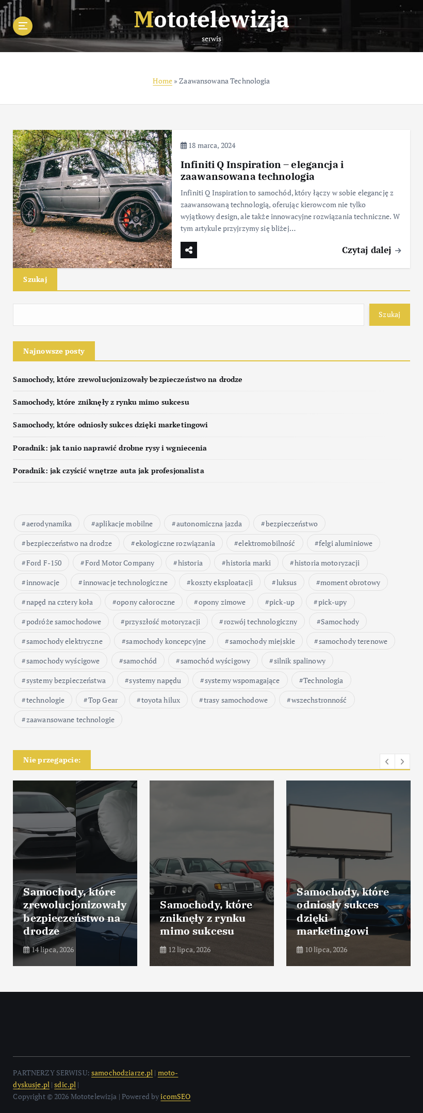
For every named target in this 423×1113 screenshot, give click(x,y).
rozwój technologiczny (261, 621)
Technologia (323, 680)
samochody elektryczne (64, 641)
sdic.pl (65, 1084)
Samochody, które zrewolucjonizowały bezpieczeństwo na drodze (127, 379)
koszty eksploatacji (222, 582)
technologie (45, 700)
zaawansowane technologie (70, 719)
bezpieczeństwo (292, 523)
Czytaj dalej (368, 250)
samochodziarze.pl (122, 1072)
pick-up (282, 602)
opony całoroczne (146, 602)
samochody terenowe (353, 641)
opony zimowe (222, 602)
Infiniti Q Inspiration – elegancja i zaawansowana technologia (262, 170)
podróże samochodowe (64, 621)
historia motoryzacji (327, 563)
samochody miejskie (262, 641)
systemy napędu (155, 680)
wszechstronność (319, 700)
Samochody (340, 621)
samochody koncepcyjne (166, 641)
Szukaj (35, 279)
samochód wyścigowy (215, 661)
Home (162, 81)
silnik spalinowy (300, 661)
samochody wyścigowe (63, 661)
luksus (286, 582)
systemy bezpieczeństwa (66, 680)
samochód (140, 661)
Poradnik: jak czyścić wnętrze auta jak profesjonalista (108, 470)
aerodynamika (49, 523)
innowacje (42, 582)
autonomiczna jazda (209, 523)
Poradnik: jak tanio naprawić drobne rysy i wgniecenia (110, 448)
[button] (387, 761)
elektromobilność (266, 543)
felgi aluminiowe (345, 543)
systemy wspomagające (242, 680)
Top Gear (103, 700)
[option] (75, 873)
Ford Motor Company (119, 563)
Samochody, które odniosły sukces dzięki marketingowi (110, 424)
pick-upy (332, 602)
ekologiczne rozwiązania (175, 543)
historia (190, 563)
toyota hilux (161, 700)
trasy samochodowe (236, 700)
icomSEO (175, 1096)
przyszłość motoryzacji (162, 621)
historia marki (248, 563)
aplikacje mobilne (124, 523)
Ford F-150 (43, 563)
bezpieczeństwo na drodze (69, 543)
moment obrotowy (350, 582)
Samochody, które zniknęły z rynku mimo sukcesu (101, 402)
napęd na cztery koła (59, 602)
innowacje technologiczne (125, 582)
